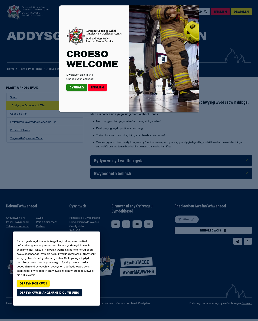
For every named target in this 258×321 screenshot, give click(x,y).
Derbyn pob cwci (33, 283)
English (97, 87)
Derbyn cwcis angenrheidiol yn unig (49, 292)
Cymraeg (77, 87)
